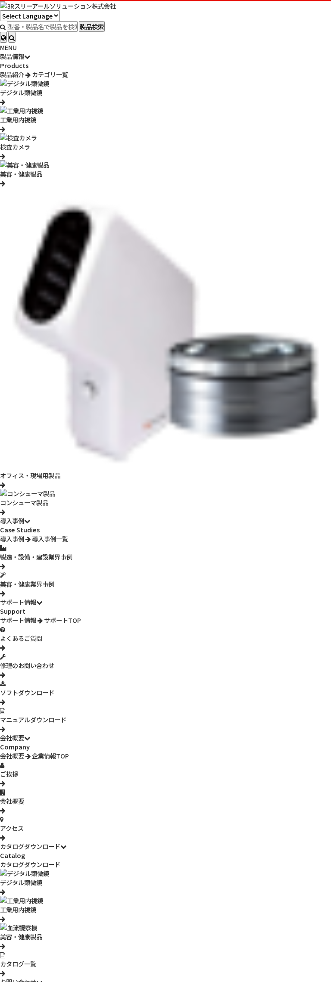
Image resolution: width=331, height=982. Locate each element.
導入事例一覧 (49, 538)
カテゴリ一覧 (49, 74)
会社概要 (12, 737)
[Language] (3, 37)
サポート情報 (18, 601)
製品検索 (92, 26)
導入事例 (12, 520)
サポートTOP (62, 620)
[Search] (12, 37)
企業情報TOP (50, 755)
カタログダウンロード (30, 846)
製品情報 (12, 56)
